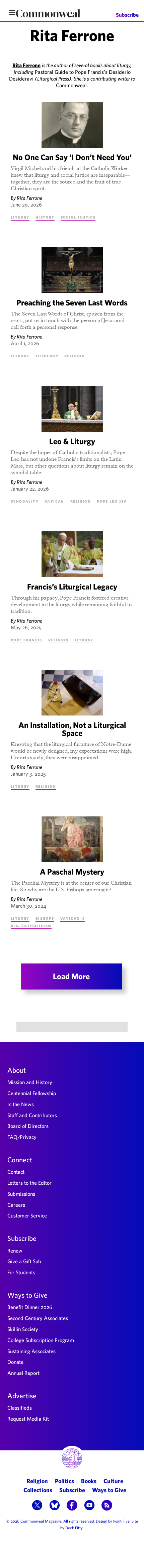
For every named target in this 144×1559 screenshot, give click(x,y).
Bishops (44, 918)
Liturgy (20, 217)
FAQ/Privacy (22, 1137)
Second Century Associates (37, 1318)
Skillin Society (22, 1329)
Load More (71, 976)
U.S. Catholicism (31, 925)
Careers (16, 1205)
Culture (113, 1480)
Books (88, 1480)
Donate (15, 1362)
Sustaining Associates (31, 1351)
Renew (14, 1251)
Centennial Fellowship (31, 1093)
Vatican (54, 501)
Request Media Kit (28, 1419)
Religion (74, 355)
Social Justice (78, 217)
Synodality (25, 501)
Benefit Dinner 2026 (29, 1307)
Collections (37, 1489)
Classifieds (19, 1408)
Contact (15, 1172)
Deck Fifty (74, 1527)
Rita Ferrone (29, 198)
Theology (46, 355)
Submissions (21, 1194)
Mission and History (29, 1082)
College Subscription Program (40, 1340)
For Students (21, 1272)
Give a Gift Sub (24, 1261)
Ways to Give (27, 1295)
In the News (20, 1104)
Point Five (121, 1521)
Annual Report (23, 1373)
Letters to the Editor (29, 1183)
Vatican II (72, 918)
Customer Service (27, 1215)
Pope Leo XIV (112, 501)
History (45, 217)
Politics (64, 1480)
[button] (37, 1506)
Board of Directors (28, 1126)
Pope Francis (26, 639)
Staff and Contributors (32, 1115)
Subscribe (127, 15)
